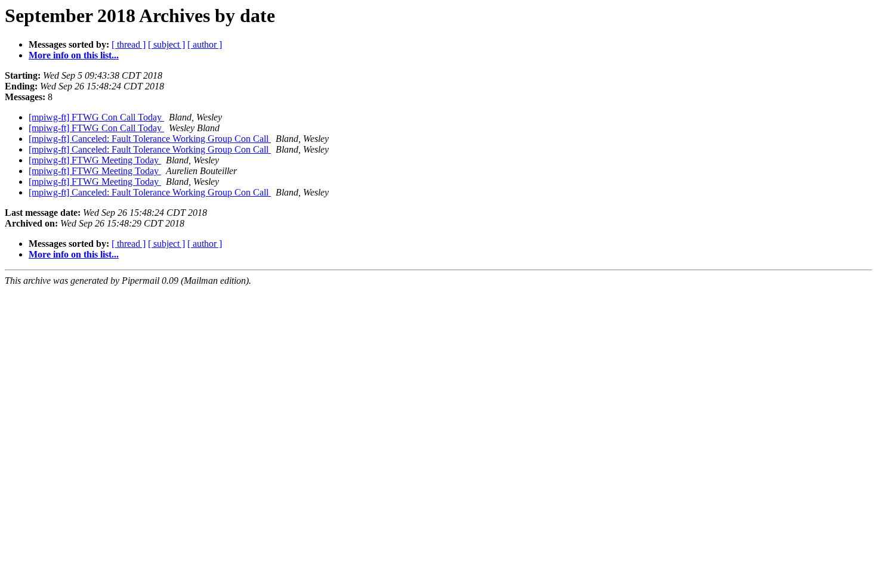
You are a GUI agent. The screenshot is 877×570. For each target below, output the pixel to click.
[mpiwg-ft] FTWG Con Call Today (96, 117)
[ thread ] (129, 44)
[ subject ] (166, 44)
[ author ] (204, 44)
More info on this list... (74, 55)
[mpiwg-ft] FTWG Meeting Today (95, 160)
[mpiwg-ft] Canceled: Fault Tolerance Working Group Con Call (150, 139)
